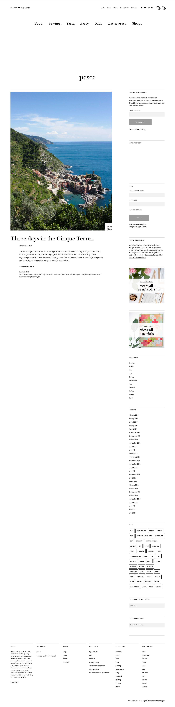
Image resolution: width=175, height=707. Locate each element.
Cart (90, 655)
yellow (158, 587)
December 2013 (134, 457)
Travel (30, 245)
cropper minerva (151, 541)
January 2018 (133, 418)
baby (131, 531)
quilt (142, 571)
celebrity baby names (144, 536)
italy (44, 274)
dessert (133, 546)
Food (38, 23)
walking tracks (30, 277)
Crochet (131, 363)
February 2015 (133, 453)
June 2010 (132, 509)
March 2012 (133, 481)
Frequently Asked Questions (99, 673)
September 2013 (134, 464)
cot (131, 541)
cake (131, 536)
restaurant (69, 274)
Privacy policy (94, 662)
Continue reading (26, 266)
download (155, 546)
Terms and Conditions (97, 666)
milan (142, 561)
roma (157, 571)
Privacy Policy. (140, 129)
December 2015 (134, 432)
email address (134, 110)
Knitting (131, 377)
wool (144, 587)
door (146, 546)
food (40, 274)
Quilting (131, 391)
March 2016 (133, 429)
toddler (157, 577)
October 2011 (133, 488)
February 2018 (134, 415)
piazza (141, 566)
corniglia (35, 274)
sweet (149, 577)
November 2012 (134, 474)
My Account (124, 8)
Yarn (70, 23)
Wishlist (92, 659)
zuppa (38, 277)
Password (133, 200)
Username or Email (136, 191)
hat (152, 556)
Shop (109, 8)
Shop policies (94, 669)
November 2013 (134, 460)
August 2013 (133, 467)
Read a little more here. (137, 257)
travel (98, 274)
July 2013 (132, 471)
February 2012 (133, 485)
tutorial (148, 582)
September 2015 (134, 443)
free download (135, 556)
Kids (98, 23)
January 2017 (133, 425)
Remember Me (136, 210)
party (149, 561)
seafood (84, 274)
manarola (49, 274)
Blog (103, 8)
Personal (132, 387)
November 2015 (134, 436)
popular (150, 566)
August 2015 (133, 446)
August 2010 (133, 502)
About (115, 8)
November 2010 (134, 492)
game (146, 556)
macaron (133, 561)
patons (157, 561)
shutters (140, 577)
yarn (151, 587)
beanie (160, 531)
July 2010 (132, 506)
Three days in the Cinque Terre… (52, 239)
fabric (132, 551)
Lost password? (134, 224)
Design (131, 366)
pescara (133, 566)
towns (94, 274)
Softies (131, 394)
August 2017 (133, 422)
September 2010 (134, 499)
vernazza (22, 277)
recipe (149, 571)
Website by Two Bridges (156, 701)
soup (89, 274)
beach (20, 274)
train (132, 582)
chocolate (159, 536)
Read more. (14, 682)
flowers (151, 551)
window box (134, 587)
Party (84, 23)
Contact (134, 8)
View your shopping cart (137, 227)
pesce (63, 274)
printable (133, 571)
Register (143, 224)
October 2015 (133, 439)
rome (132, 577)
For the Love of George (138, 701)
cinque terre (27, 274)
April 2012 (132, 478)
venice (157, 582)
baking (151, 531)
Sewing (54, 23)
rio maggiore (77, 274)
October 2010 (133, 495)
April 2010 (132, 513)
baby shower (141, 531)
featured (141, 551)
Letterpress (117, 23)
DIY (140, 546)
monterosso (57, 274)
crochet (139, 541)
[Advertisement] (87, 47)
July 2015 (132, 450)
